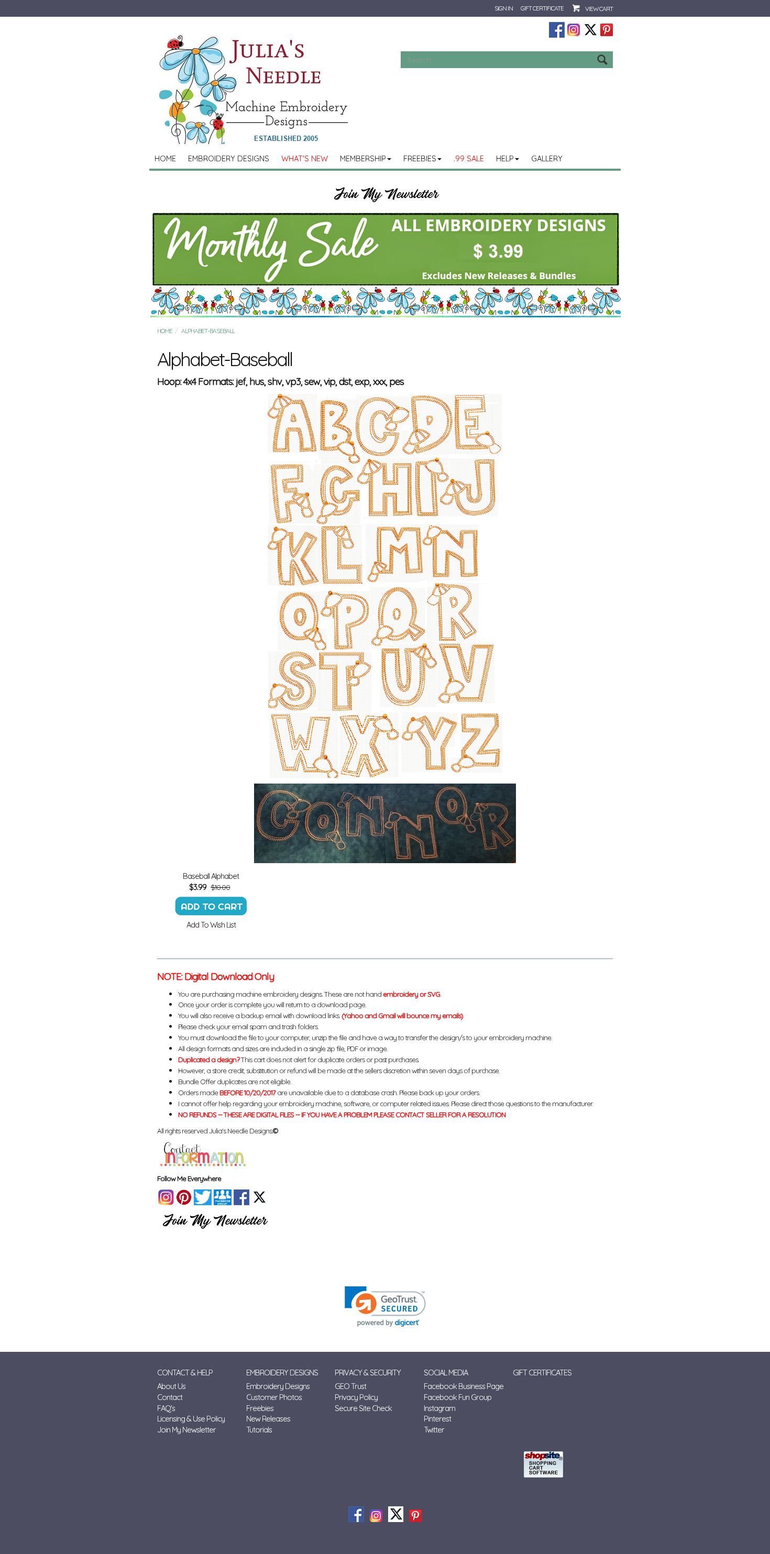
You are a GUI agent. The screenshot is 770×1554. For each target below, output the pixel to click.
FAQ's (166, 1408)
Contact (169, 1397)
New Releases (268, 1419)
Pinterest (437, 1419)
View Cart (599, 9)
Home (165, 158)
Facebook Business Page (463, 1386)
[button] (385, 1306)
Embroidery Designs (228, 158)
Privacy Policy (356, 1397)
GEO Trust (350, 1386)
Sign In (503, 8)
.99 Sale (469, 158)
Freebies (419, 158)
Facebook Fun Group (457, 1397)
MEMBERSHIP (363, 158)
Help (505, 158)
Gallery (547, 158)
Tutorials (259, 1430)
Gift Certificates (542, 1372)
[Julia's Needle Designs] (255, 90)
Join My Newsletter (186, 1430)
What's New (304, 158)
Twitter (434, 1430)
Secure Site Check (363, 1408)
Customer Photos (274, 1397)
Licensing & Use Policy (191, 1419)
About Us (171, 1386)
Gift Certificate (542, 8)
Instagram (439, 1408)
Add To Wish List (211, 925)
